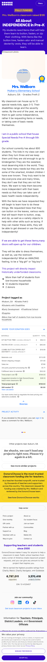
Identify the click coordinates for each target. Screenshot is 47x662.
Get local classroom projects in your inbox (23, 608)
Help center (23, 508)
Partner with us (8, 527)
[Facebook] (27, 602)
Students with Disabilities (14, 305)
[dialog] (23, 646)
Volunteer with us (9, 535)
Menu (40, 3)
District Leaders (13, 621)
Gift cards (6, 523)
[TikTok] (34, 602)
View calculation (8, 390)
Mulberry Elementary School (23, 90)
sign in (38, 418)
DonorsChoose (7, 3)
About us (27, 516)
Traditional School (30, 309)
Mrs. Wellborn (23, 87)
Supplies (6, 313)
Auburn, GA (8, 301)
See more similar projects (23, 466)
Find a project (8, 516)
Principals (37, 618)
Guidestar (40, 570)
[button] (23, 651)
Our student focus (30, 520)
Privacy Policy (30, 646)
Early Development (11, 309)
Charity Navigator (23, 570)
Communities (28, 527)
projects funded (34, 577)
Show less (23, 404)
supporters (12, 577)
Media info (27, 535)
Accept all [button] (23, 658)
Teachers (25, 618)
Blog (25, 531)
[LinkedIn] (20, 602)
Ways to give (7, 539)
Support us (7, 531)
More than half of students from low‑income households (21, 318)
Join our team (29, 523)
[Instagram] (12, 602)
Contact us (28, 539)
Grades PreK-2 (22, 301)
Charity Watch (9, 570)
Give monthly (7, 520)
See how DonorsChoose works (23, 497)
